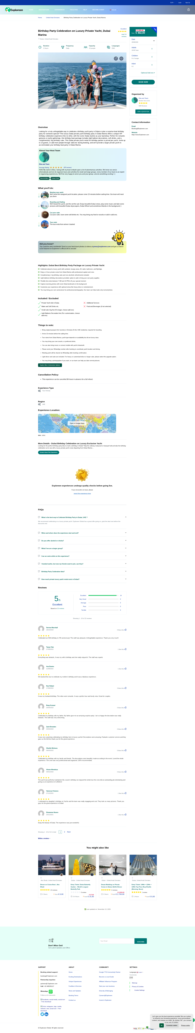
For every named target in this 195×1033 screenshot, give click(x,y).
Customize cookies (171, 1025)
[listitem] (52, 877)
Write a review (43, 838)
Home (31, 10)
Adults (134, 47)
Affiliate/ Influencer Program (108, 981)
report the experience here (82, 493)
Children (135, 56)
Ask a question (143, 111)
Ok (161, 1025)
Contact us (72, 1000)
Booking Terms (73, 995)
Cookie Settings (139, 990)
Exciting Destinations (75, 977)
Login (179, 2)
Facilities (74, 10)
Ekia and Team (44, 164)
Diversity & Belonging (106, 991)
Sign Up (187, 2)
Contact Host (55, 178)
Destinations (44, 10)
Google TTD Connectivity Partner (109, 972)
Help (85, 10)
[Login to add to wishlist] (121, 59)
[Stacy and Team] (61, 875)
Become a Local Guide (106, 977)
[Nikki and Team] (153, 875)
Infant (134, 64)
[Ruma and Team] (92, 875)
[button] (188, 9)
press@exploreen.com (102, 246)
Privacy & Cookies (138, 986)
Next (68, 832)
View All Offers (44, 178)
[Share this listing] (116, 59)
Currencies (133, 975)
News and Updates (75, 991)
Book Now (143, 82)
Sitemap (134, 983)
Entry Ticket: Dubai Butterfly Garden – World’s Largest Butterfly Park (80, 887)
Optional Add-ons (147, 73)
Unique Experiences (75, 981)
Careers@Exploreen (105, 995)
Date (133, 39)
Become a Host (98, 10)
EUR (171, 2)
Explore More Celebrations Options (50, 365)
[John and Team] (122, 875)
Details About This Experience (48, 452)
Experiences (59, 10)
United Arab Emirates (53, 17)
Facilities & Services (75, 986)
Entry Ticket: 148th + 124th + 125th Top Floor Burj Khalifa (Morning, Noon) (141, 887)
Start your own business (107, 986)
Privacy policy (185, 1025)
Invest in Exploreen (105, 1000)
